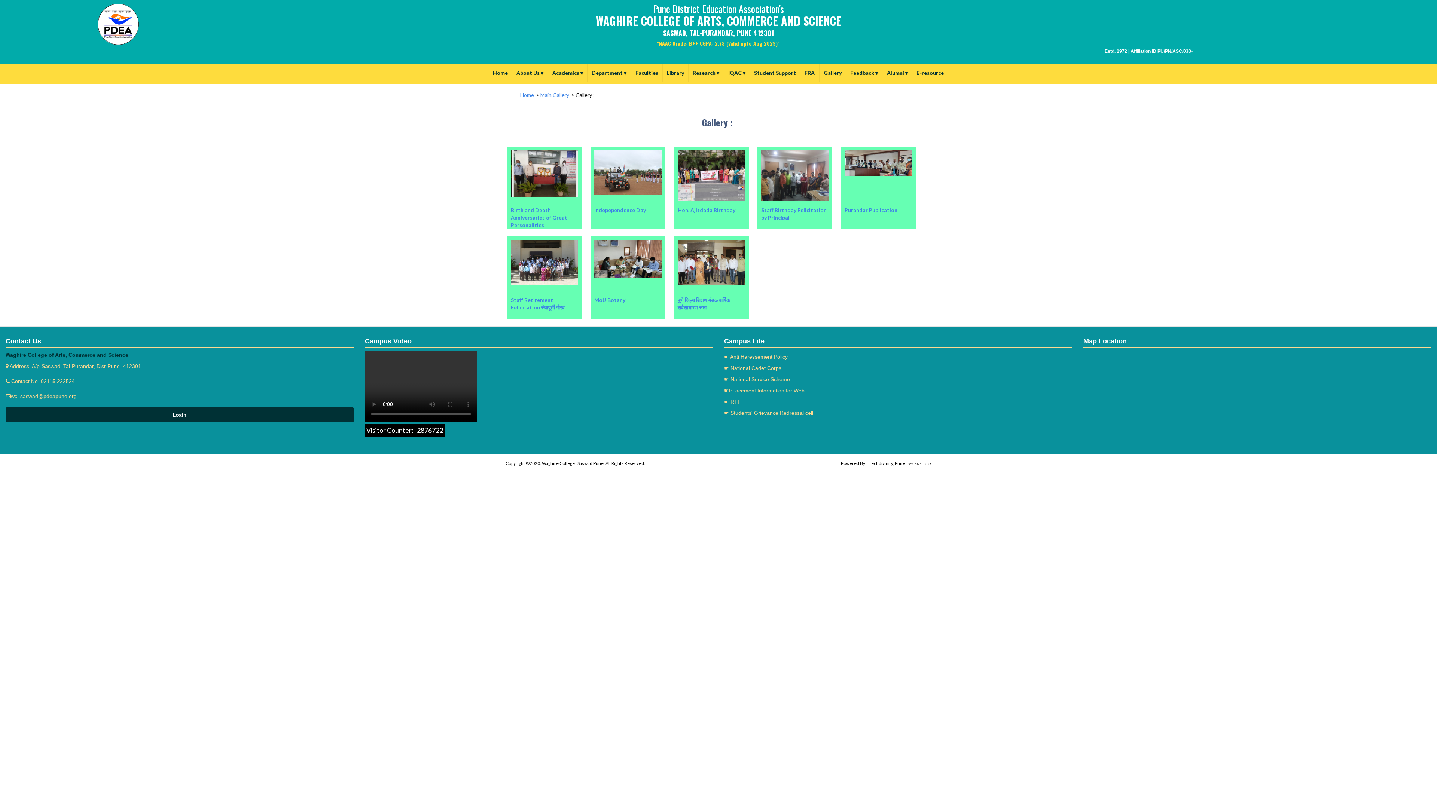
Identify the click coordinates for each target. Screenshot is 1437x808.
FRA (810, 73)
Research (706, 73)
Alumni (897, 73)
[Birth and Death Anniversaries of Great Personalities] (545, 146)
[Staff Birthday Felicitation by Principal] (795, 146)
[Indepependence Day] (628, 146)
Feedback (864, 73)
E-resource (930, 73)
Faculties (646, 73)
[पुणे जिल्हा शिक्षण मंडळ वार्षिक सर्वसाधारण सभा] (711, 236)
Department (609, 73)
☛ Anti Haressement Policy (756, 357)
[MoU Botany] (628, 236)
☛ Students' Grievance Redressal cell (768, 413)
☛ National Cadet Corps (752, 368)
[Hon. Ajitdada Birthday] (712, 146)
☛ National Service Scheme (757, 379)
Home (500, 73)
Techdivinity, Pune (887, 463)
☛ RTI (731, 402)
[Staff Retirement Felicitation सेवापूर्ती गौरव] (545, 236)
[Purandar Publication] (878, 146)
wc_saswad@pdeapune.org (44, 396)
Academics (567, 73)
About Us (529, 73)
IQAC (736, 73)
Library (675, 73)
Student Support (775, 73)
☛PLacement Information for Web (764, 391)
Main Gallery (554, 95)
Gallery (833, 73)
